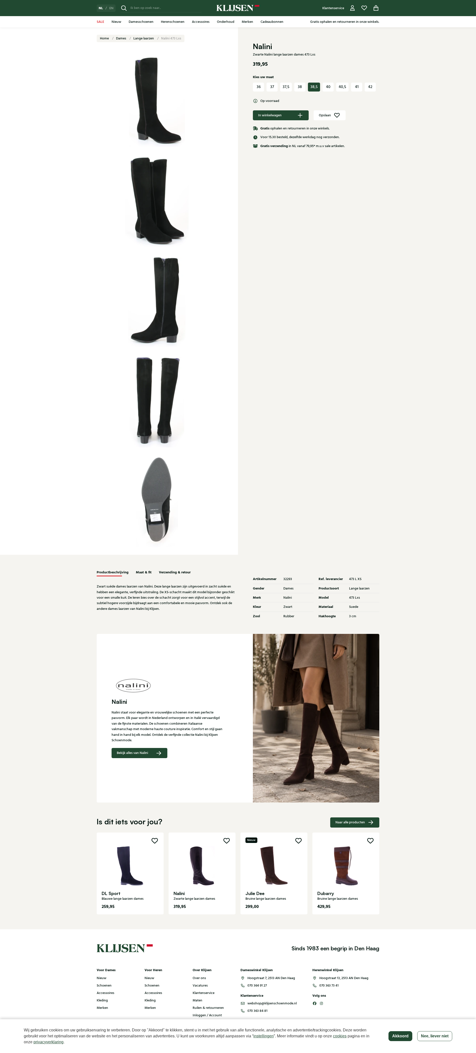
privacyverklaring (48, 1042)
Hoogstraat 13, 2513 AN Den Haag (343, 978)
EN (111, 8)
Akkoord (400, 1036)
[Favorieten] (364, 8)
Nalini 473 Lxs (171, 38)
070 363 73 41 (329, 985)
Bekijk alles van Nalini (132, 752)
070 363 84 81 (257, 1010)
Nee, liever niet (434, 1036)
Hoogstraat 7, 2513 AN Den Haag (271, 978)
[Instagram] (321, 1003)
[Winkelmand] (376, 8)
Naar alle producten (350, 822)
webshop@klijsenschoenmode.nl (272, 1003)
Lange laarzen (144, 38)
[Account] (352, 8)
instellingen (263, 1036)
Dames (121, 38)
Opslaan (325, 115)
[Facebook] (314, 1003)
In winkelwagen (270, 115)
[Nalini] (167, 686)
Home (105, 38)
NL (101, 8)
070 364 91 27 (257, 985)
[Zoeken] (123, 8)
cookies (340, 1036)
